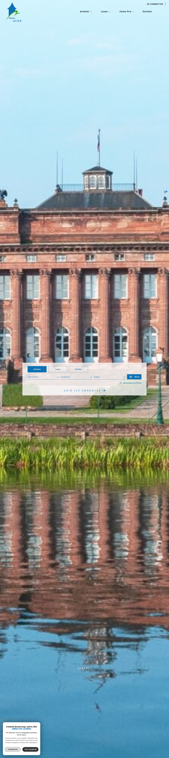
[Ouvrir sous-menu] (91, 11)
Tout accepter (30, 749)
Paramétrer (13, 749)
